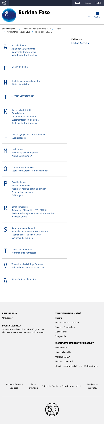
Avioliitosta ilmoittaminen (25, 55)
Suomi (58, 28)
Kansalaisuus (18, 113)
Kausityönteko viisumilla (24, 116)
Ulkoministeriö (62, 347)
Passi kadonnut (19, 182)
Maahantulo (17, 149)
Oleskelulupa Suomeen (23, 167)
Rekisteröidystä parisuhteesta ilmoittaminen (33, 213)
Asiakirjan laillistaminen (23, 48)
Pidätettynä (17, 195)
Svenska (88, 3)
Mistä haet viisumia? (22, 155)
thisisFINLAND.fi (62, 357)
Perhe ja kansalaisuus (22, 192)
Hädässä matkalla (20, 84)
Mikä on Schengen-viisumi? (25, 152)
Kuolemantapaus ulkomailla (25, 119)
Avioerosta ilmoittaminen (24, 52)
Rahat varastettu (20, 206)
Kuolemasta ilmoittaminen (25, 123)
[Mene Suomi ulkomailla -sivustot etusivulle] (4, 3)
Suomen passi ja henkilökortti (26, 234)
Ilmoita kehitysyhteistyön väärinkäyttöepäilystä (76, 366)
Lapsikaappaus (19, 137)
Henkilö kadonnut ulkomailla (26, 81)
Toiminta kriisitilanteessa (24, 252)
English (98, 3)
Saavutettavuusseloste (72, 386)
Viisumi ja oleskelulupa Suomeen (28, 264)
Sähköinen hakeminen (22, 238)
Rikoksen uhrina (19, 216)
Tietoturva (56, 386)
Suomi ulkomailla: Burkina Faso (36, 28)
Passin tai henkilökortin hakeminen (29, 188)
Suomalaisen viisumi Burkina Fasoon (30, 231)
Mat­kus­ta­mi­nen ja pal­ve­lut (18, 32)
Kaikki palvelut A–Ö (21, 110)
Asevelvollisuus (19, 45)
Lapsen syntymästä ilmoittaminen (28, 134)
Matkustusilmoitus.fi (64, 361)
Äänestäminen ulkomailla (24, 279)
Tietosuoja (46, 386)
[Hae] (89, 13)
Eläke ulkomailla (20, 66)
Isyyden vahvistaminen (23, 95)
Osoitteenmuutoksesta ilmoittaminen (30, 170)
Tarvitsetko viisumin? (22, 249)
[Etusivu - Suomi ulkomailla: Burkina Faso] (9, 15)
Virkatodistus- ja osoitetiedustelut (28, 267)
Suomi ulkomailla (10, 28)
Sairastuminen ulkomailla (24, 228)
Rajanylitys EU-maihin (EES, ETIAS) (29, 210)
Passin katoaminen (21, 185)
